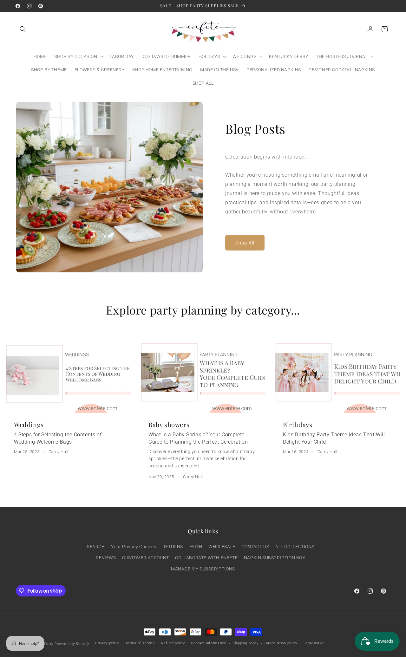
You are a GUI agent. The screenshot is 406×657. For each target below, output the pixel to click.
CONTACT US (255, 546)
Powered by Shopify (72, 644)
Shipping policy (245, 643)
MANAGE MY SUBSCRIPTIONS (203, 568)
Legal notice (314, 643)
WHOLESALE (221, 546)
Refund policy (173, 643)
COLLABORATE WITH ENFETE (206, 557)
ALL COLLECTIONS (294, 546)
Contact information (208, 643)
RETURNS (172, 546)
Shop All (244, 243)
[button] (23, 29)
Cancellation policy (281, 643)
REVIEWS (106, 557)
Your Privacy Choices (133, 546)
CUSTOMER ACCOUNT (145, 557)
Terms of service (140, 643)
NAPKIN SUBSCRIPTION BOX (274, 557)
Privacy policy (107, 643)
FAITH (195, 546)
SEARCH (96, 546)
